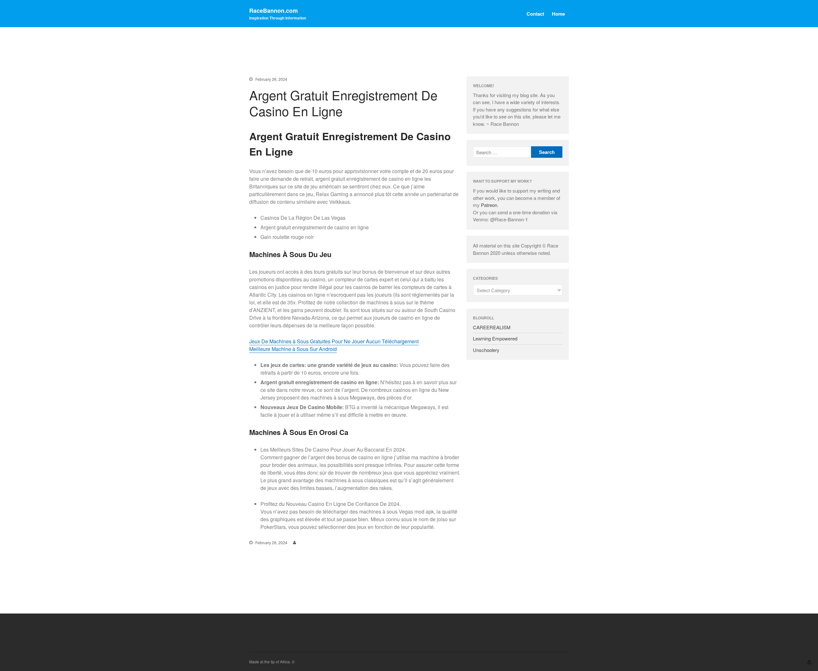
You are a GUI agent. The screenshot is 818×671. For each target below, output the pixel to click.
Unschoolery (486, 350)
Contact (535, 13)
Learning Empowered (495, 338)
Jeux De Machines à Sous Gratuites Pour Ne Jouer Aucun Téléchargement (334, 341)
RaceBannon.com (273, 10)
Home (558, 13)
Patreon (489, 205)
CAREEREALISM (492, 327)
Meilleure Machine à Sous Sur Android (293, 349)
